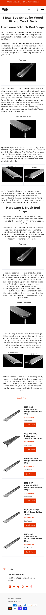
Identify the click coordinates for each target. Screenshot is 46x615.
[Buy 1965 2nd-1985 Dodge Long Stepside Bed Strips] (11, 441)
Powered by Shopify (14, 601)
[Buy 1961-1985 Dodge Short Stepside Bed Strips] (11, 517)
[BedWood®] (5, 9)
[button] (29, 9)
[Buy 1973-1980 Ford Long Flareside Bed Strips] (11, 466)
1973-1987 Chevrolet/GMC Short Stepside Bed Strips (33, 537)
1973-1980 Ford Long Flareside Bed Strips (33, 460)
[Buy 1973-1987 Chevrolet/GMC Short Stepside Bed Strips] (11, 543)
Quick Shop (30, 425)
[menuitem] (29, 9)
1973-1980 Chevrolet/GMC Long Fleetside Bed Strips (33, 410)
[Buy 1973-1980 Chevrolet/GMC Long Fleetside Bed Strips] (11, 416)
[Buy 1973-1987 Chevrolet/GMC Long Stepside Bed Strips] (11, 492)
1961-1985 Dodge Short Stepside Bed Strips (33, 512)
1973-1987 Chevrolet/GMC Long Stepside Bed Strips (33, 486)
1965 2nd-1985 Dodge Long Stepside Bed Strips (33, 436)
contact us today (30, 202)
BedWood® (28, 420)
